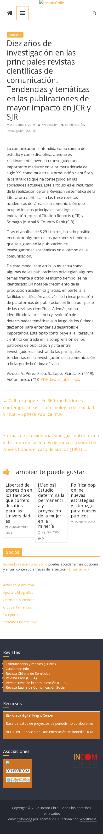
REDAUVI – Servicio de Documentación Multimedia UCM (49, 732)
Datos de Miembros (18, 600)
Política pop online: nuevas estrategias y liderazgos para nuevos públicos (83, 500)
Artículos (15, 35)
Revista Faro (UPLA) (21, 678)
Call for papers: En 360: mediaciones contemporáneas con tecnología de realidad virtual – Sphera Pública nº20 (48, 407)
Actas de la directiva (18, 585)
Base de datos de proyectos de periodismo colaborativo (49, 723)
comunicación (74, 125)
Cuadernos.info (17, 668)
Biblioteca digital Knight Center (29, 715)
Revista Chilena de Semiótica (28, 673)
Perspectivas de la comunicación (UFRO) (37, 682)
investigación (15, 131)
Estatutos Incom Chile (20, 622)
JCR (28, 131)
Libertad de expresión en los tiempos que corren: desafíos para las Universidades (19, 503)
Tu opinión (11, 614)
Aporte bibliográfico (18, 592)
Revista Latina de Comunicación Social (35, 687)
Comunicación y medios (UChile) (31, 664)
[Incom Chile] (9, 13)
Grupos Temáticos (17, 607)
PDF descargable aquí (59, 379)
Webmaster (50, 125)
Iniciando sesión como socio (25, 564)
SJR (34, 131)
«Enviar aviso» (78, 569)
